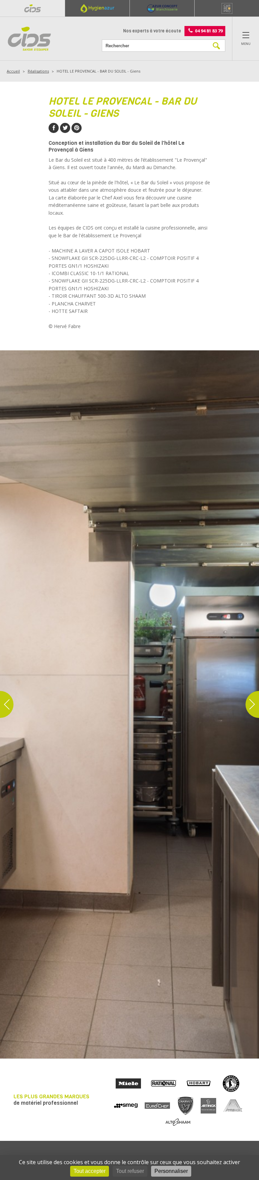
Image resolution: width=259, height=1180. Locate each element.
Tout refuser (130, 1171)
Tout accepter (90, 1171)
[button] (6, 704)
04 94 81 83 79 (209, 30)
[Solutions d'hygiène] (97, 8)
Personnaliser (171, 1171)
